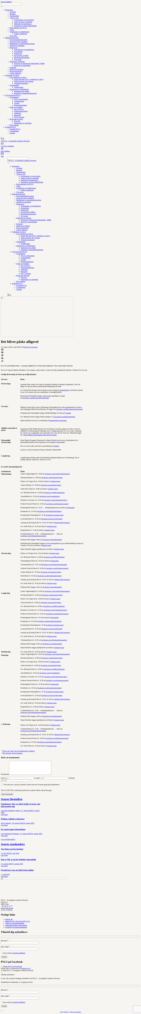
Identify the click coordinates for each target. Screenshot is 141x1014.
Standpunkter (14, 16)
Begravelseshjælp (16, 71)
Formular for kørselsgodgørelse (16, 927)
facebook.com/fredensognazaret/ (57, 504)
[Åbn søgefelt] (2, 139)
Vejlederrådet (14, 85)
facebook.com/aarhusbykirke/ (51, 485)
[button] (2, 973)
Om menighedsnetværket (18, 40)
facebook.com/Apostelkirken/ (49, 496)
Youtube (68, 413)
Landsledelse (14, 131)
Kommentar (5, 774)
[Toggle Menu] (2, 6)
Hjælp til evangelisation (22, 65)
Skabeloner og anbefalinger (19, 89)
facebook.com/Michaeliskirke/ (64, 417)
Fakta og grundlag (16, 107)
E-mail (36, 778)
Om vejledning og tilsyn (18, 77)
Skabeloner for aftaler (21, 91)
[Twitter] (49, 355)
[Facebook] (49, 349)
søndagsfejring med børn (58, 420)
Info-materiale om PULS (18, 28)
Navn (3, 778)
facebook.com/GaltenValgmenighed (57, 474)
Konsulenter (18, 52)
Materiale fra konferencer (23, 24)
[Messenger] (49, 352)
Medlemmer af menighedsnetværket (22, 44)
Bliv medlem (14, 125)
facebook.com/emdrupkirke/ (52, 540)
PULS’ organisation (21, 99)
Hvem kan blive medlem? (19, 42)
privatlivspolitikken (18, 953)
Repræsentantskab (20, 105)
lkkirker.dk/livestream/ (62, 523)
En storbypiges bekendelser (13, 829)
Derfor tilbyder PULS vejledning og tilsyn (28, 79)
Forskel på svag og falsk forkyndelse (17, 870)
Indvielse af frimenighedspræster (25, 93)
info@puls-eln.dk (7, 908)
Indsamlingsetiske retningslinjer (16, 925)
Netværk (17, 121)
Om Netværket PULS (12, 95)
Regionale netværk (16, 119)
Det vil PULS (19, 109)
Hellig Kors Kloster (16, 69)
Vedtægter (17, 113)
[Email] (49, 358)
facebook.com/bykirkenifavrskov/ (55, 500)
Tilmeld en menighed (17, 46)
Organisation (14, 97)
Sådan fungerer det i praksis (23, 81)
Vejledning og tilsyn (12, 75)
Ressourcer (9, 10)
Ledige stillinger (15, 73)
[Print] (49, 361)
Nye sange (13, 36)
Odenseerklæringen (21, 111)
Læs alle (8, 839)
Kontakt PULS (10, 127)
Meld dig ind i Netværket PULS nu (17, 921)
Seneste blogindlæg (11, 799)
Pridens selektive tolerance (12, 819)
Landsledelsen (19, 101)
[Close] (2, 137)
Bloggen (13, 14)
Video (12, 30)
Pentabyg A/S (26, 968)
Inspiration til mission (17, 61)
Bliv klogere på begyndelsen (12, 753)
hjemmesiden (64, 390)
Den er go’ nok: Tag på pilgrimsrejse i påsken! (19, 751)
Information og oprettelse (23, 123)
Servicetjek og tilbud (21, 56)
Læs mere (4, 815)
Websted (72, 778)
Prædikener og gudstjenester (19, 32)
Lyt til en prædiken (7, 146)
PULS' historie (19, 117)
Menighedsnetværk (12, 38)
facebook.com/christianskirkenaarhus (33, 536)
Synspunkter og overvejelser (24, 20)
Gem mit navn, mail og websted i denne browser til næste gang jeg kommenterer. (32, 785)
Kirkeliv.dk (18, 54)
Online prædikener (20, 34)
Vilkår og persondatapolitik (14, 923)
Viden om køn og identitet (23, 22)
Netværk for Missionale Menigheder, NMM (29, 63)
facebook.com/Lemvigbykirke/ (51, 519)
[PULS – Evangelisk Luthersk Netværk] (21, 160)
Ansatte (16, 103)
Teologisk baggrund (21, 83)
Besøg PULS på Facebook (12, 966)
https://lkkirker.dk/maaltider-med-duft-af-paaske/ (40, 435)
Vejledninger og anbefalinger (24, 50)
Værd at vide (14, 18)
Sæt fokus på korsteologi (12, 849)
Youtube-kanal (55, 481)
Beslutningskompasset (22, 58)
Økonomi (17, 115)
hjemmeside (70, 508)
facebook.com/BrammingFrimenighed (35, 398)
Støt (2, 156)
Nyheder (13, 12)
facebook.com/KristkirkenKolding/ (49, 511)
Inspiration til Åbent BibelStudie (25, 26)
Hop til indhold (6, 2)
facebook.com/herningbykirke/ (52, 478)
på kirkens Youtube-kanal (54, 515)
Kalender (13, 67)
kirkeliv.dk (9, 919)
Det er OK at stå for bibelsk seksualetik (18, 859)
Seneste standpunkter (13, 844)
